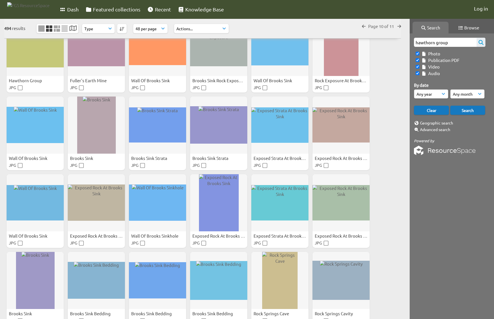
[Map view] (73, 28)
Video (433, 66)
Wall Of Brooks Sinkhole (155, 235)
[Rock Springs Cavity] (341, 280)
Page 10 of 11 (381, 26)
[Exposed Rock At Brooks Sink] (341, 125)
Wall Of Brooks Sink (151, 80)
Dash (72, 9)
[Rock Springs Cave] (279, 280)
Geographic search (436, 122)
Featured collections (116, 9)
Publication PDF (443, 60)
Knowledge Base (204, 9)
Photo (433, 53)
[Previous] (364, 26)
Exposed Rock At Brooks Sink (343, 158)
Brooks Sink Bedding (90, 313)
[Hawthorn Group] (35, 47)
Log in (481, 8)
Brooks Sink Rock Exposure (219, 80)
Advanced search (435, 129)
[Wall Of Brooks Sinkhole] (157, 202)
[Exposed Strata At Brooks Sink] (279, 125)
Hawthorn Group (26, 80)
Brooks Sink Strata (149, 158)
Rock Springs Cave (272, 313)
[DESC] (122, 28)
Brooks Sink (82, 158)
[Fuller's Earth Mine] (96, 47)
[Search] (481, 42)
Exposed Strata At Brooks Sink (284, 158)
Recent (162, 9)
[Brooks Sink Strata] (157, 125)
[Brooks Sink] (96, 125)
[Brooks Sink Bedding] (96, 280)
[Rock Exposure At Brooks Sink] (341, 47)
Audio (433, 73)
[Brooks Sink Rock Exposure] (218, 47)
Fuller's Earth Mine (88, 80)
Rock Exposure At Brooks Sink (344, 80)
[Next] (399, 26)
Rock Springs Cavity (334, 313)
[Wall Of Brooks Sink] (157, 47)
